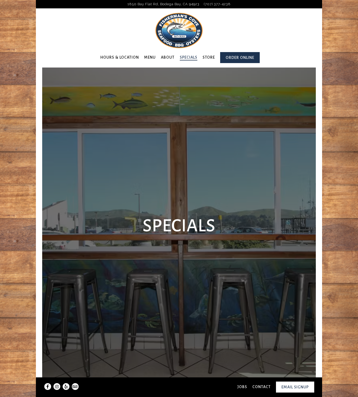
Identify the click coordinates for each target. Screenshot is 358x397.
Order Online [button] (240, 57)
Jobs (242, 387)
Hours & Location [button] (119, 57)
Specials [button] (188, 57)
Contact (261, 387)
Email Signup (295, 387)
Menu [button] (150, 57)
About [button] (168, 57)
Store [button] (209, 57)
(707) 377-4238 (217, 4)
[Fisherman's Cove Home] (179, 30)
